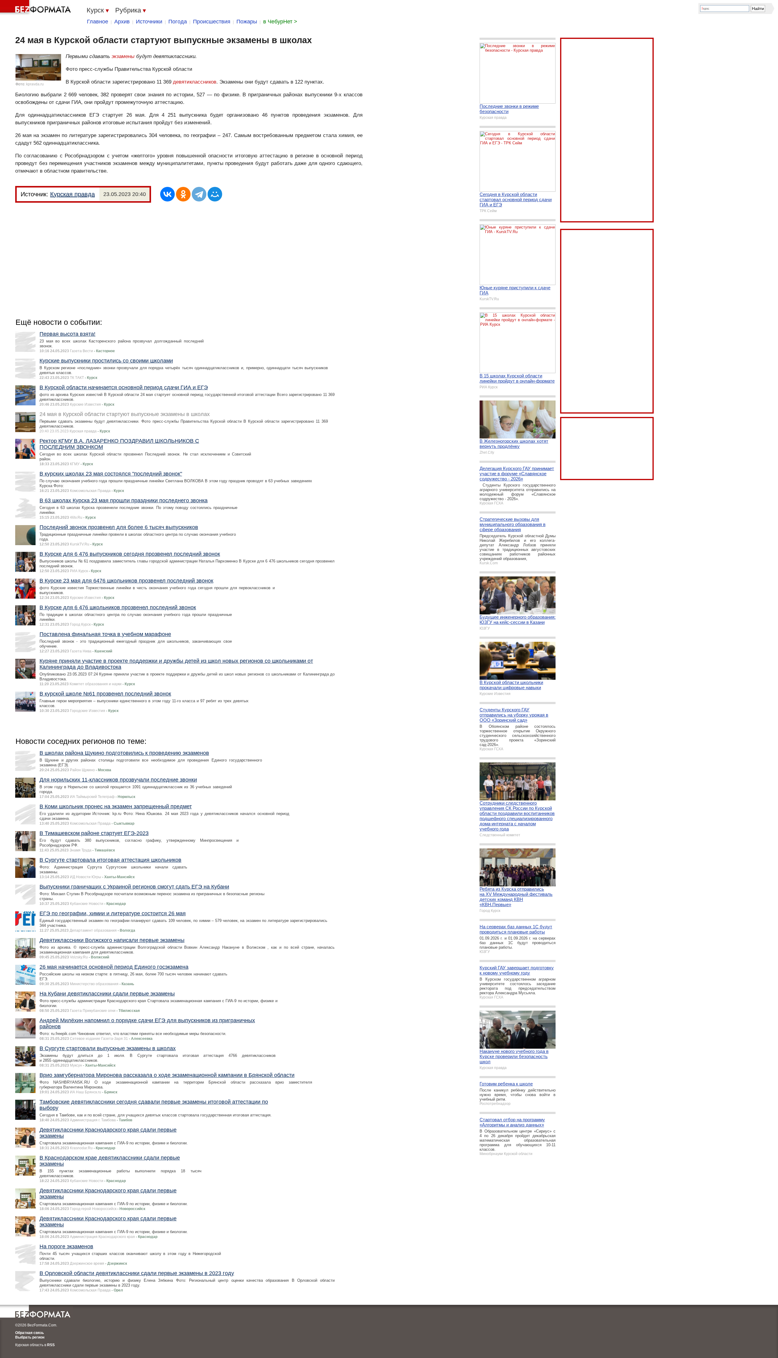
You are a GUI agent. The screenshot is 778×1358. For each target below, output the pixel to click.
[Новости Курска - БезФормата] (36, 7)
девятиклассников (194, 82)
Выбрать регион (29, 1337)
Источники (149, 22)
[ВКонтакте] (167, 194)
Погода (177, 22)
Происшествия (211, 22)
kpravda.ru (35, 84)
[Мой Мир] (215, 194)
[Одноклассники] (183, 194)
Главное (97, 22)
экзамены (123, 56)
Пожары (246, 22)
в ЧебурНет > (280, 22)
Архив (122, 22)
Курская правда (72, 194)
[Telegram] (199, 194)
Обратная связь (29, 1333)
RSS (51, 1345)
